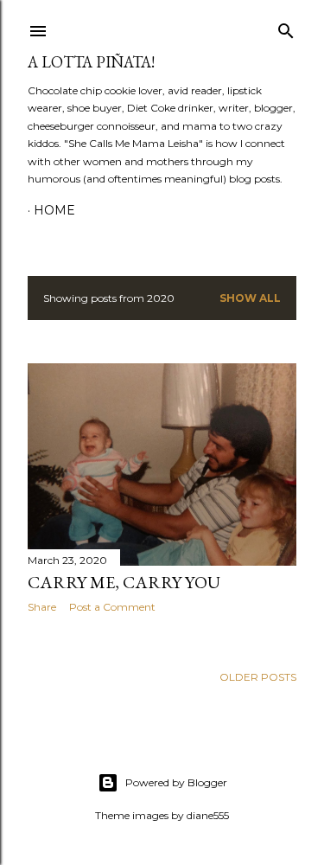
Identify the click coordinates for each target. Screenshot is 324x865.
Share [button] (42, 606)
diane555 (208, 815)
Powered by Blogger (176, 782)
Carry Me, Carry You (124, 582)
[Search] (286, 27)
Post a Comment (112, 606)
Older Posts (257, 676)
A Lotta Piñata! (91, 62)
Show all (250, 298)
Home (54, 210)
